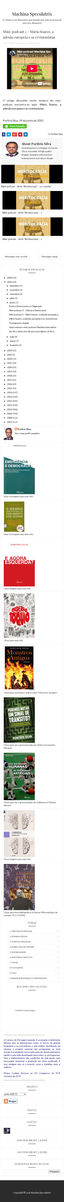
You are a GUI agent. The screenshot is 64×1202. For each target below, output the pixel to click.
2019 (10, 371)
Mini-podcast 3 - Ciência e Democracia (27, 310)
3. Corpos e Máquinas (20, 941)
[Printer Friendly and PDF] (15, 129)
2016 (10, 384)
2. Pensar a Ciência (18, 936)
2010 (10, 409)
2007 (10, 422)
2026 (10, 277)
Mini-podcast (34, 43)
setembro (15, 294)
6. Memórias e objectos (21, 957)
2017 (10, 380)
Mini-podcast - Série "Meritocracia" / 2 (22, 239)
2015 (10, 388)
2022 (10, 358)
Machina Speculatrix (32, 14)
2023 (10, 354)
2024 (10, 350)
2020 (10, 367)
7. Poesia (14, 962)
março (13, 341)
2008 (10, 417)
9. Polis (10, 43)
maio (12, 336)
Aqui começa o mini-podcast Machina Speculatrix (32, 327)
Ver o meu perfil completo (27, 433)
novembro (15, 290)
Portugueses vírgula (19, 323)
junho (13, 302)
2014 (10, 392)
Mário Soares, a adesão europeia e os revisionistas (33, 318)
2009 (10, 413)
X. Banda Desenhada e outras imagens (28, 978)
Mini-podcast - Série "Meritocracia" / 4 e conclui (26, 186)
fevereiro (14, 345)
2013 (10, 396)
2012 (10, 401)
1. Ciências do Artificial (21, 931)
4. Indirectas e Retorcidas (22, 947)
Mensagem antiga (50, 256)
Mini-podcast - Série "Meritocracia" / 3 (22, 212)
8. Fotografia (16, 968)
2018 (10, 375)
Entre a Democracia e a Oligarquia (25, 306)
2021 (10, 363)
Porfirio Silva (24, 429)
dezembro (15, 285)
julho (12, 298)
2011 (10, 405)
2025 (10, 282)
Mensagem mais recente (16, 256)
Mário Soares (21, 43)
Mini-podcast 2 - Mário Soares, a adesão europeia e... (34, 314)
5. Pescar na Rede (18, 952)
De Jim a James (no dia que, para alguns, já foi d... (32, 331)
